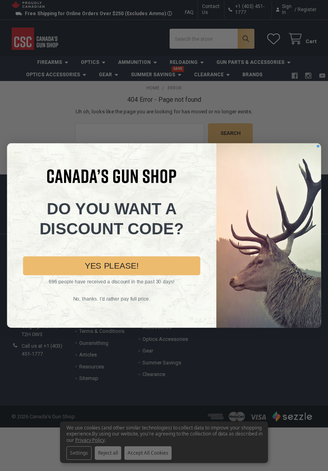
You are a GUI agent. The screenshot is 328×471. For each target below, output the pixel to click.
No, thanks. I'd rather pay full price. (111, 299)
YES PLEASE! (112, 265)
